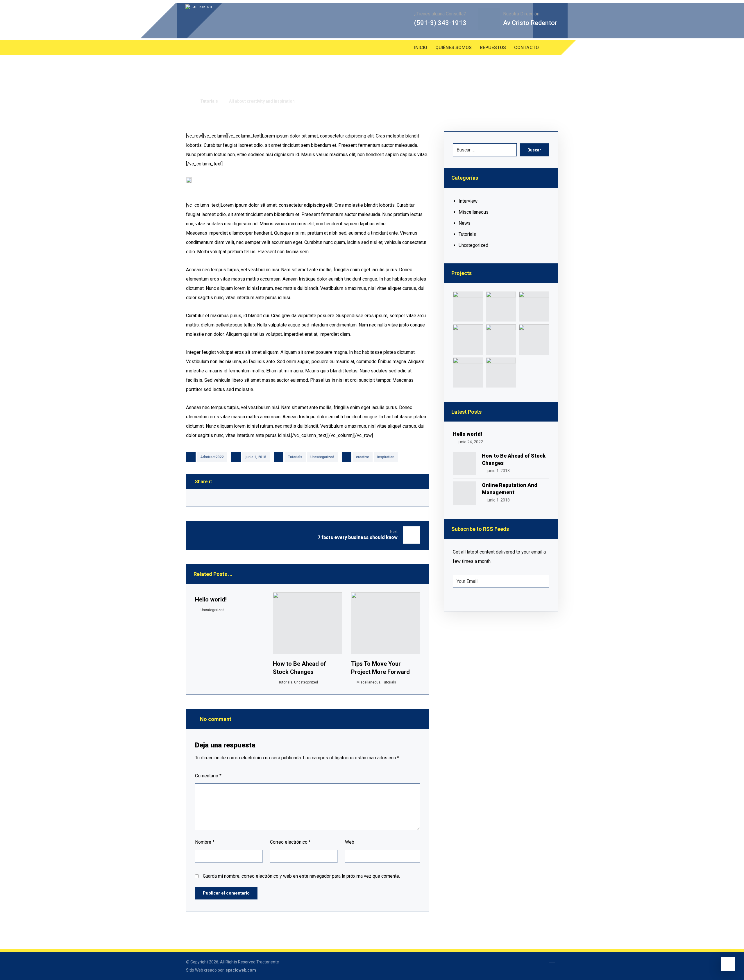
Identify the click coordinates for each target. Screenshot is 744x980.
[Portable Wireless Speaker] (534, 307)
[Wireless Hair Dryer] (501, 307)
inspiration (385, 457)
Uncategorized (322, 457)
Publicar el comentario (226, 893)
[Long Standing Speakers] (534, 339)
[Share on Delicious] (341, 497)
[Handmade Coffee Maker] (501, 373)
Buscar (534, 150)
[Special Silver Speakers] (501, 339)
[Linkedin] (203, 47)
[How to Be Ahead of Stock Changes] (464, 463)
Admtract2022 (212, 457)
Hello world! (467, 434)
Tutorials (295, 457)
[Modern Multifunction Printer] (468, 307)
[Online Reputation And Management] (464, 493)
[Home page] (187, 101)
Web (349, 842)
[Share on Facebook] (206, 497)
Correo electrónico (290, 842)
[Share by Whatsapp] (375, 497)
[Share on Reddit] (307, 497)
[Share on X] (239, 497)
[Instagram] (215, 47)
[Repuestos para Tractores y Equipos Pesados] (258, 20)
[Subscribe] (541, 581)
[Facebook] (192, 47)
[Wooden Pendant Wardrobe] (468, 373)
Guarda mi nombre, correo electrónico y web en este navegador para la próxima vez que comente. (301, 876)
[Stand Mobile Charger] (468, 339)
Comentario (208, 776)
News (465, 223)
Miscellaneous (368, 682)
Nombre (204, 842)
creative (362, 457)
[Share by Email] (409, 497)
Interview (468, 201)
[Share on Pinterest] (273, 497)
